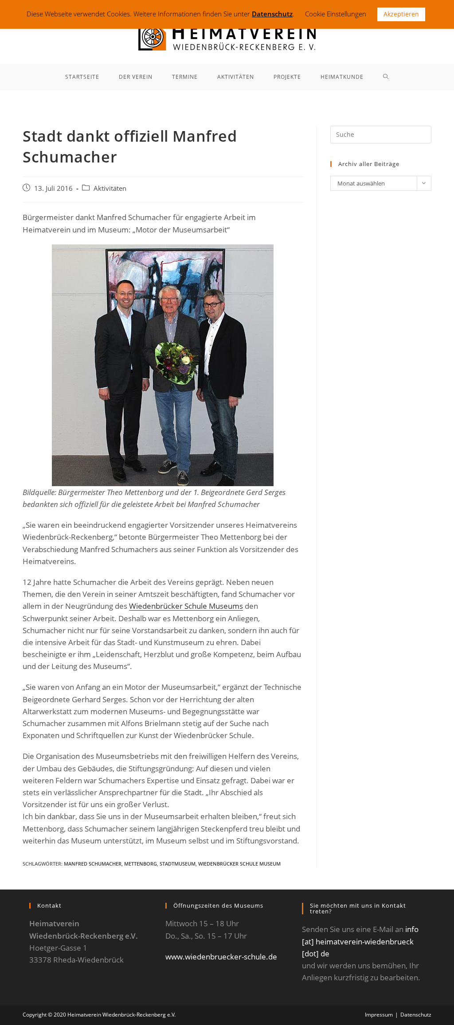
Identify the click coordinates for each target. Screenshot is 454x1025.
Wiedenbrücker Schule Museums (186, 606)
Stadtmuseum (178, 863)
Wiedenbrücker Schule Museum (239, 863)
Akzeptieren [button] (401, 14)
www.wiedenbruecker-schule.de (221, 957)
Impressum (379, 1014)
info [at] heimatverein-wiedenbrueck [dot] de (360, 941)
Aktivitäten (110, 188)
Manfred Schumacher (92, 863)
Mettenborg (140, 863)
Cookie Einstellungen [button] (335, 13)
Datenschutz (415, 1014)
